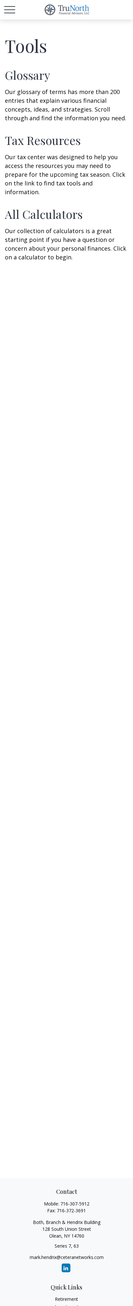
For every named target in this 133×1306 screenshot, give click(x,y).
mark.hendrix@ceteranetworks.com (67, 1257)
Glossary (27, 75)
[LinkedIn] (66, 1268)
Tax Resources (43, 140)
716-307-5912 (74, 1204)
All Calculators (44, 214)
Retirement (66, 1299)
